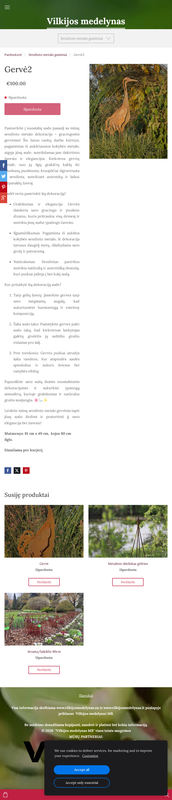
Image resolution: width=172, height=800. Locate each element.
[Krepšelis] (5, 794)
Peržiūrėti (44, 582)
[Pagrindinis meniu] (7, 7)
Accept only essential (82, 783)
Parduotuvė (13, 55)
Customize (90, 756)
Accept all (81, 770)
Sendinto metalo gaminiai (48, 55)
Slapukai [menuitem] (86, 695)
